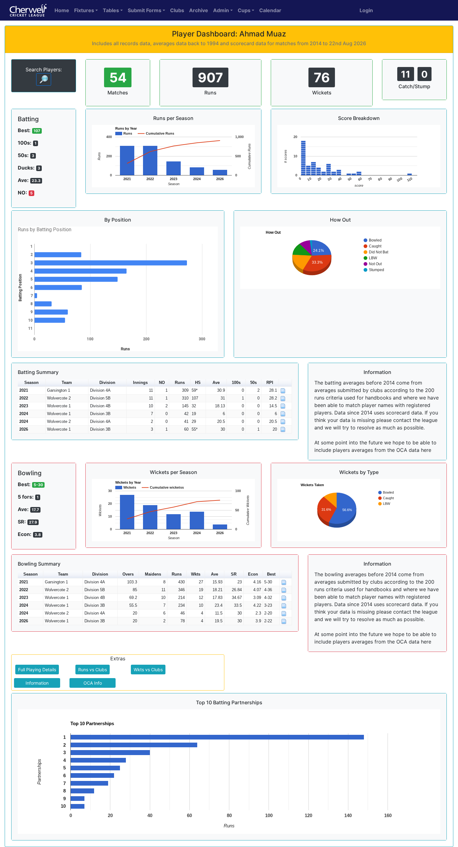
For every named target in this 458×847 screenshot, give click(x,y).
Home (62, 10)
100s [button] (236, 382)
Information (37, 683)
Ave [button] (216, 382)
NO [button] (162, 382)
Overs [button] (128, 574)
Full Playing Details (37, 669)
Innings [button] (140, 382)
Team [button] (67, 382)
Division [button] (107, 382)
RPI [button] (269, 382)
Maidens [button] (153, 574)
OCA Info (92, 683)
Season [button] (31, 382)
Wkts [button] (195, 574)
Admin (221, 10)
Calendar (270, 10)
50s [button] (253, 382)
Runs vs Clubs (92, 669)
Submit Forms (144, 10)
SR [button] (233, 574)
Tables (111, 10)
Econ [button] (253, 574)
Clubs (177, 10)
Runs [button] (180, 382)
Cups (244, 10)
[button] (285, 383)
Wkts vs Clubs (148, 669)
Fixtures (84, 10)
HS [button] (198, 382)
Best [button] (271, 574)
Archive (198, 10)
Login (366, 10)
